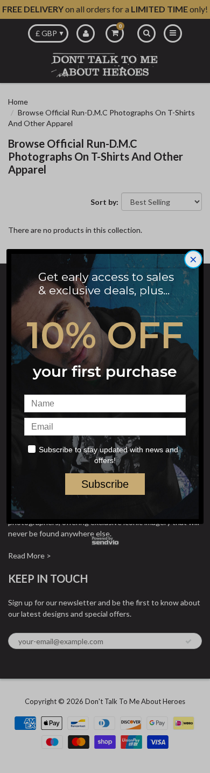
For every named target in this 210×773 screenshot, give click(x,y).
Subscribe (105, 484)
